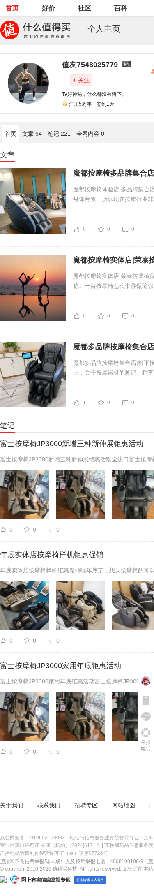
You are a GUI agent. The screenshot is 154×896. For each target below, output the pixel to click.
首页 (12, 8)
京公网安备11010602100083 (32, 837)
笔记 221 (59, 133)
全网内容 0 (90, 133)
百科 (120, 8)
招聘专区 (86, 805)
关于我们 (11, 805)
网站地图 (123, 805)
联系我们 (48, 805)
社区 (84, 8)
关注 (81, 79)
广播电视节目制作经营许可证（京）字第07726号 (54, 853)
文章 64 (32, 133)
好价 (48, 8)
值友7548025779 (90, 64)
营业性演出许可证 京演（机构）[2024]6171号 (50, 845)
